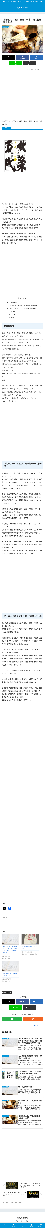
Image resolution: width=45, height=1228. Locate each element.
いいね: (13, 314)
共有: (13, 311)
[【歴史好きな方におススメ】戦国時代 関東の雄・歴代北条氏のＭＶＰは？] (10, 939)
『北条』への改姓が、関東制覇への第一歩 (23, 305)
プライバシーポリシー (22, 1221)
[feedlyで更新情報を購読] (12, 1019)
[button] (29, 63)
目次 (19, 298)
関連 (12, 317)
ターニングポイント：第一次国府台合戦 (22, 308)
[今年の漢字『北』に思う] (30, 939)
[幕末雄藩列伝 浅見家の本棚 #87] (10, 966)
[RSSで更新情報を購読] (33, 1019)
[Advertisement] (22, 94)
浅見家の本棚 (8, 992)
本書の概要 (13, 302)
